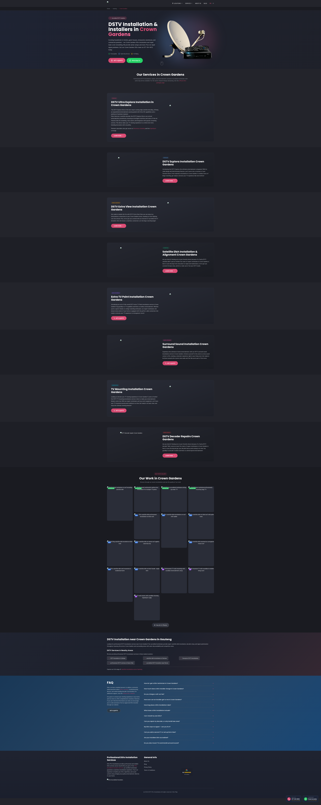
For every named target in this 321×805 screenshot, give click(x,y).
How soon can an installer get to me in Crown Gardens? (163, 700)
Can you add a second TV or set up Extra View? (160, 732)
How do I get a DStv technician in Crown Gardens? (161, 683)
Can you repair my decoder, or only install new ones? (162, 721)
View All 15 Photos (161, 625)
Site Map (175, 792)
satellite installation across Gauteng (131, 669)
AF (213, 3)
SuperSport (153, 128)
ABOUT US (198, 3)
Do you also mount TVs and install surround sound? (161, 743)
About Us (146, 761)
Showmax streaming (139, 128)
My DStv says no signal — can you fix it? (157, 727)
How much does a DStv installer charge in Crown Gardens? (164, 689)
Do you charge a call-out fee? (154, 694)
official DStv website (129, 693)
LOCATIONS (177, 3)
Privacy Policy (148, 767)
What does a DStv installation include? (157, 710)
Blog (145, 764)
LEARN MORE (117, 136)
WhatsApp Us (136, 60)
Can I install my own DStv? (153, 716)
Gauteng (115, 8)
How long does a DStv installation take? (157, 705)
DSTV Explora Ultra (119, 110)
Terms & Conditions (149, 770)
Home (108, 8)
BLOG (205, 3)
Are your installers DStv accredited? (156, 738)
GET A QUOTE (118, 60)
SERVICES (188, 3)
